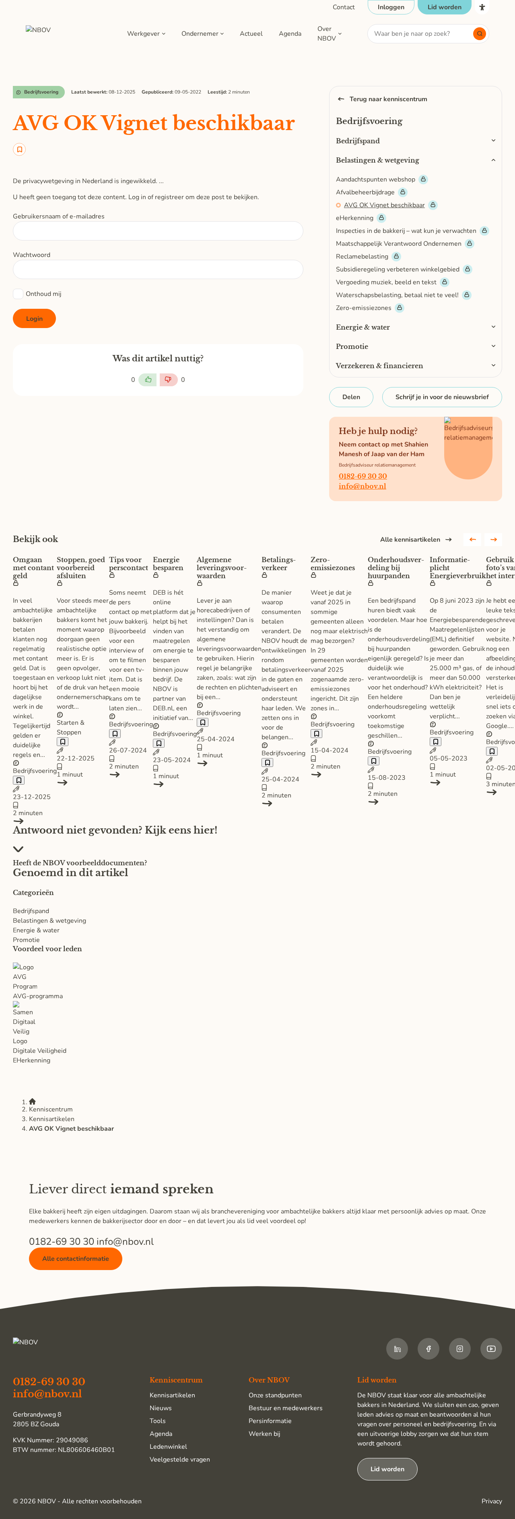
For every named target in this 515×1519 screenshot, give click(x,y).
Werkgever (143, 33)
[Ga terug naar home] (63, 33)
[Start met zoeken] (479, 33)
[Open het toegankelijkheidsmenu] (482, 7)
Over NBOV (326, 33)
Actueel (251, 33)
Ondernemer (199, 33)
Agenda (290, 33)
